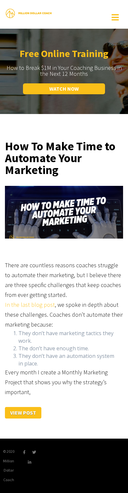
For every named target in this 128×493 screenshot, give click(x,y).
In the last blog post (30, 304)
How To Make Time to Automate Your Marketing (60, 158)
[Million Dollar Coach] (28, 13)
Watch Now (64, 88)
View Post (23, 412)
